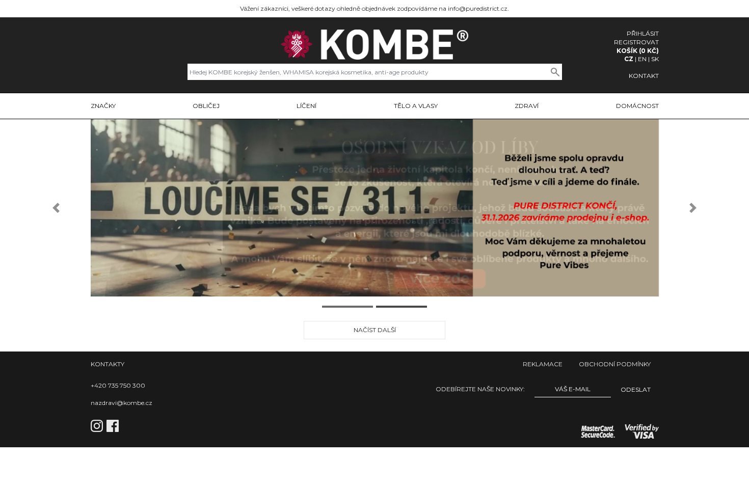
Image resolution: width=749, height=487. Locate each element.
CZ (628, 59)
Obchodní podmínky (615, 364)
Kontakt (644, 75)
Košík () (638, 51)
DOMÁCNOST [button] (637, 106)
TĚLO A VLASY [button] (416, 106)
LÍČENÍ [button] (306, 106)
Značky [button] (103, 106)
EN (642, 59)
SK (655, 59)
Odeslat (636, 389)
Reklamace (543, 364)
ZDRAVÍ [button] (527, 106)
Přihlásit (643, 33)
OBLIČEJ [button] (206, 106)
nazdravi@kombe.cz (121, 403)
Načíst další (375, 330)
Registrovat (636, 42)
